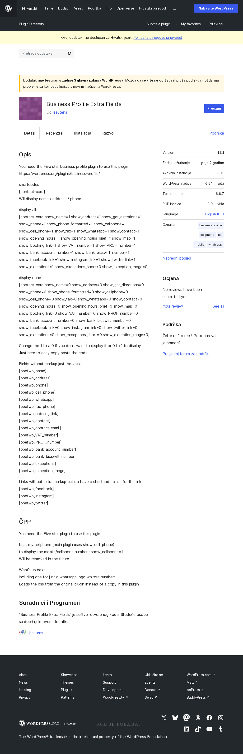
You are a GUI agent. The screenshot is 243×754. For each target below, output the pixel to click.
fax (220, 235)
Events (150, 682)
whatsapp (215, 244)
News (23, 682)
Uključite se (154, 675)
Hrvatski (70, 724)
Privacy (25, 697)
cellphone (207, 235)
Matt (192, 682)
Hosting (25, 690)
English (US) (214, 214)
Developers (112, 690)
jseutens (60, 112)
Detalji (29, 133)
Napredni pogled (177, 258)
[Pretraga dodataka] (69, 53)
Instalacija (82, 133)
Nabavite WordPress (216, 8)
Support (109, 682)
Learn (107, 675)
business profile (210, 225)
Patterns (67, 697)
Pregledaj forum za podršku (186, 353)
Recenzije (54, 133)
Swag (151, 697)
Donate (152, 690)
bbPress (195, 690)
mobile (200, 244)
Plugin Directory (31, 24)
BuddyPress (198, 697)
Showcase (69, 675)
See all (218, 306)
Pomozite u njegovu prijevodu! (158, 37)
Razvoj (108, 133)
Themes (67, 682)
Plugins (66, 690)
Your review (173, 306)
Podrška (216, 133)
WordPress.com (201, 675)
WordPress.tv (115, 697)
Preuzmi (214, 108)
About (23, 675)
